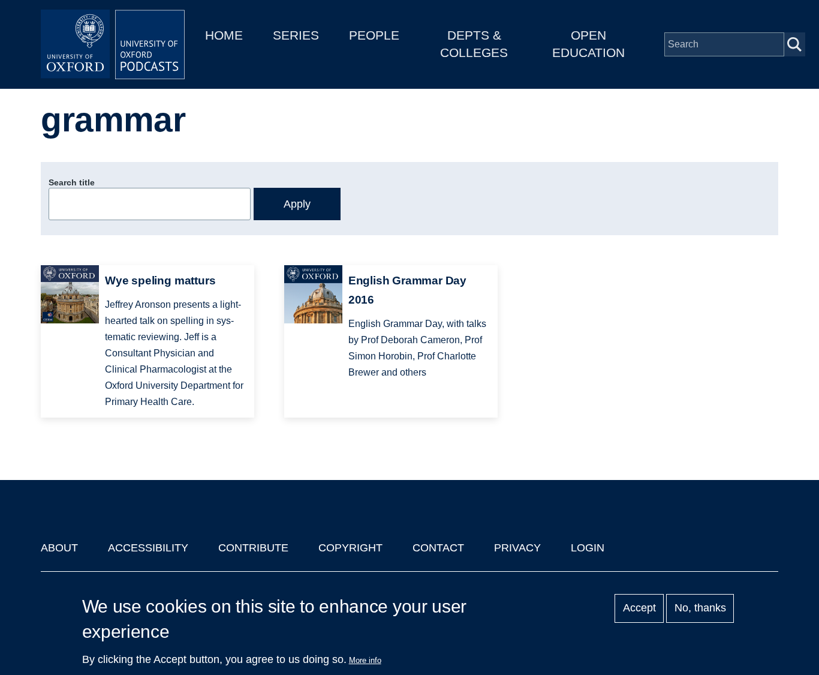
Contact (438, 548)
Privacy (517, 548)
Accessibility (148, 548)
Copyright (350, 548)
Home (224, 35)
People (374, 35)
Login (587, 548)
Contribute (253, 548)
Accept (639, 608)
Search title (72, 182)
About (59, 548)
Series (296, 35)
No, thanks (700, 608)
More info (365, 660)
